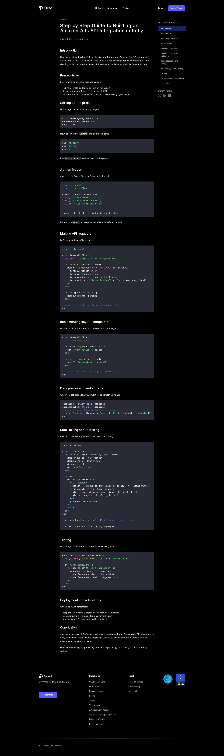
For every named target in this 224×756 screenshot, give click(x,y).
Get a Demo (176, 8)
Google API (133, 691)
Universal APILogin (97, 719)
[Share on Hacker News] (169, 96)
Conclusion (165, 83)
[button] (162, 8)
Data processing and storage (169, 62)
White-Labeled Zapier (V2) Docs (103, 714)
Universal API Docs (97, 682)
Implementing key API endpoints (170, 54)
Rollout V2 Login (96, 724)
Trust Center (94, 705)
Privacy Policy (134, 686)
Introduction (166, 29)
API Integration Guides (98, 710)
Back (64, 19)
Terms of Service (135, 682)
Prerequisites (166, 33)
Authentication (167, 43)
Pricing (126, 8)
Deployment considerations (172, 78)
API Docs (99, 8)
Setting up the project (170, 38)
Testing (164, 73)
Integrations (112, 8)
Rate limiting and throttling (172, 68)
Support (92, 700)
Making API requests (169, 48)
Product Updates (96, 691)
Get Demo (48, 694)
